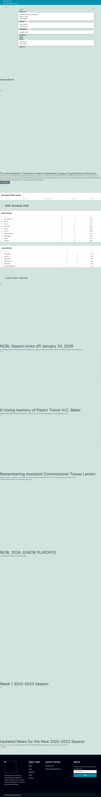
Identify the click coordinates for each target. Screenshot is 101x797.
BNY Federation (7, 236)
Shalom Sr (6, 240)
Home (21, 9)
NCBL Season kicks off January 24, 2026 (36, 346)
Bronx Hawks (7, 226)
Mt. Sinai (6, 221)
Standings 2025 (23, 32)
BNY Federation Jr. (8, 261)
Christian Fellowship (8, 233)
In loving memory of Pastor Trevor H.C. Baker (40, 410)
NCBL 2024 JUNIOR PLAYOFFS (28, 552)
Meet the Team (23, 16)
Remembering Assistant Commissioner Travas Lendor (48, 474)
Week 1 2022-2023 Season (24, 684)
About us (22, 11)
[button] (50, 73)
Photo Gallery (23, 44)
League (22, 21)
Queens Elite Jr (7, 254)
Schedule (22, 35)
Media (21, 39)
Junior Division (23, 26)
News (21, 37)
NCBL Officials (23, 18)
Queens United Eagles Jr (9, 266)
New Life (6, 228)
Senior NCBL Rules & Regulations (28, 14)
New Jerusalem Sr (8, 219)
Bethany (6, 238)
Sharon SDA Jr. (7, 258)
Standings (23, 29)
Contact (22, 47)
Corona (5, 224)
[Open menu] (29, 12)
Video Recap (23, 42)
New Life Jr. (6, 256)
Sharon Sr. (6, 231)
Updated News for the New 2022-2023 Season (42, 741)
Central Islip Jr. (7, 263)
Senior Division (23, 24)
